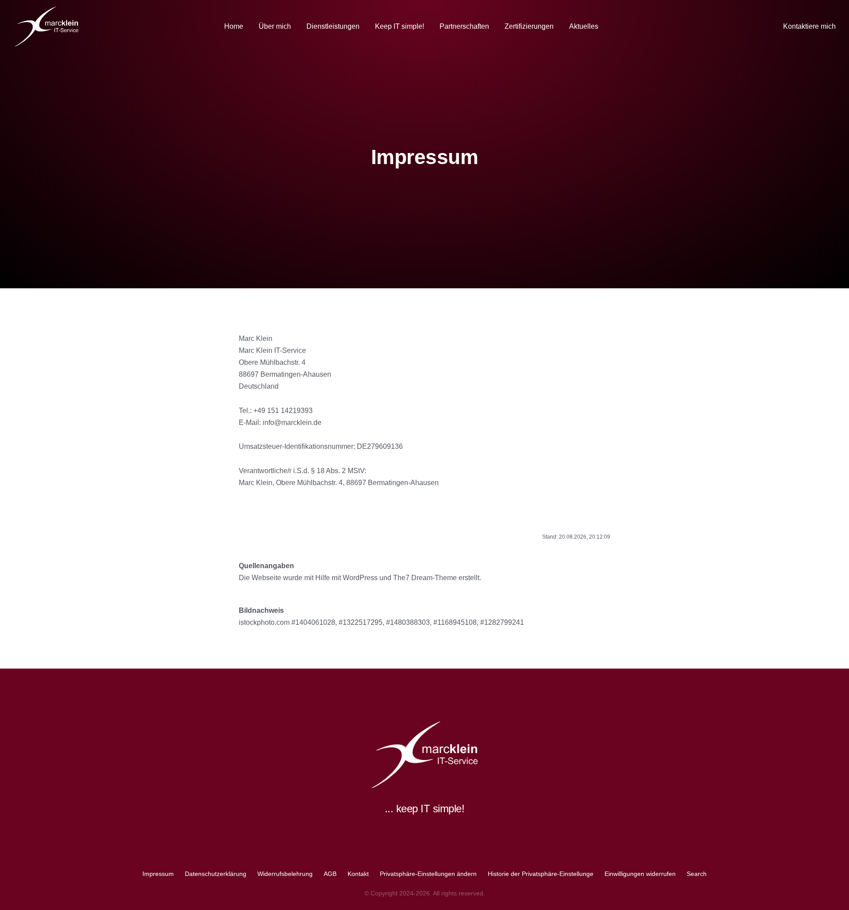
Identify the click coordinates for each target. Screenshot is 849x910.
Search (697, 873)
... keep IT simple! (425, 808)
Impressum (158, 873)
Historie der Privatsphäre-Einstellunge (540, 873)
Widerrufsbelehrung (285, 873)
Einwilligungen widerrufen (640, 873)
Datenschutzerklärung (215, 873)
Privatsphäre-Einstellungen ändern (428, 873)
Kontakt (358, 873)
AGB (330, 873)
